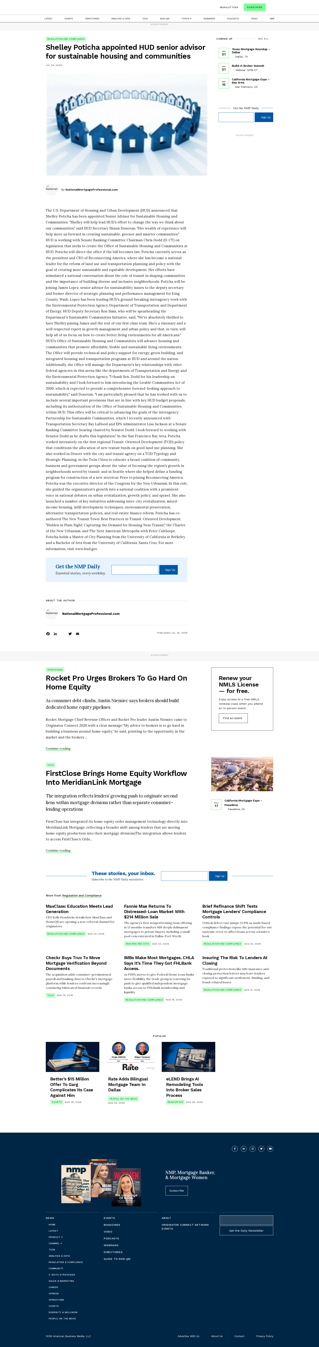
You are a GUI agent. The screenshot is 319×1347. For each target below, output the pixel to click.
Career (53, 1287)
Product (55, 1237)
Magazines (112, 1224)
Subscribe (255, 7)
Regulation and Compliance (66, 39)
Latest (48, 18)
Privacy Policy (264, 1336)
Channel (55, 1243)
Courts (57, 1102)
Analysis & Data (120, 18)
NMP (272, 18)
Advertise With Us (188, 1336)
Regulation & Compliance (66, 1262)
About (166, 1217)
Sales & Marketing (61, 1281)
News (50, 1217)
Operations (55, 669)
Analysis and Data (137, 943)
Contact (239, 1336)
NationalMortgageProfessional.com (92, 189)
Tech (145, 18)
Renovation (175, 1102)
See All (263, 39)
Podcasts (233, 18)
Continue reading (58, 748)
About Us (217, 1336)
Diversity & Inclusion (63, 1312)
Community (56, 1268)
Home (52, 1224)
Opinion (54, 1293)
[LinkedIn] (55, 633)
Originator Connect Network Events (185, 1226)
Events (69, 18)
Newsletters (229, 7)
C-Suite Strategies (62, 1274)
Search (270, 8)
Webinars (209, 18)
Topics (185, 18)
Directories (92, 18)
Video (254, 18)
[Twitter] (70, 633)
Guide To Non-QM (117, 1258)
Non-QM (164, 18)
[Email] (77, 633)
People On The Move (123, 1098)
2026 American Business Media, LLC (68, 1336)
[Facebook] (48, 633)
